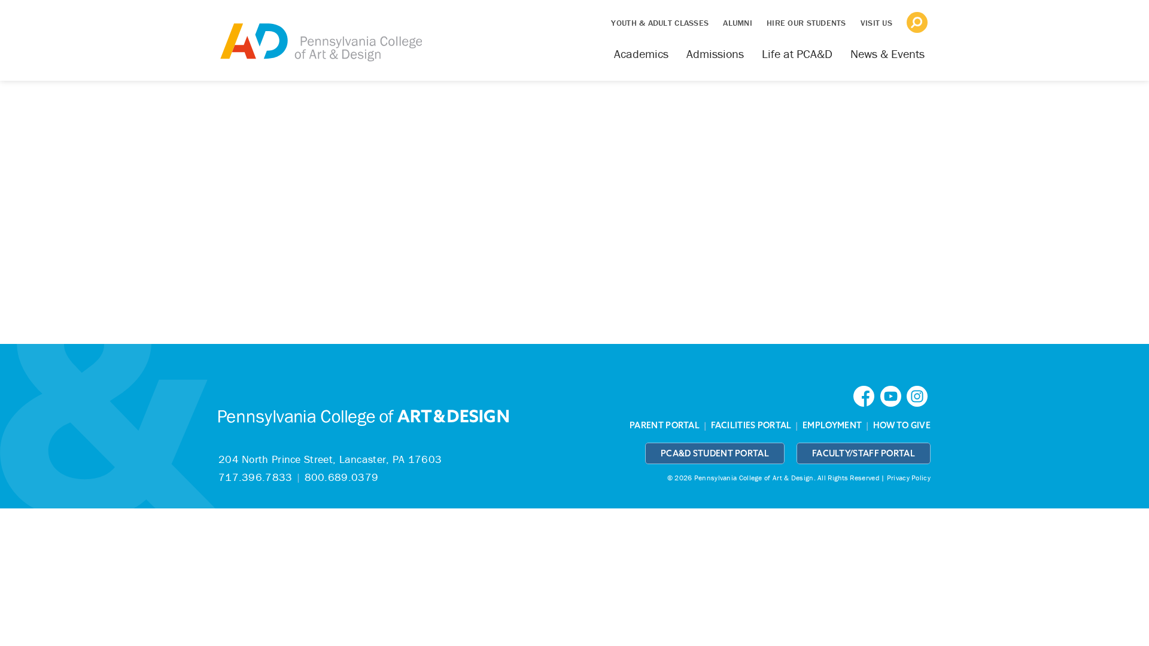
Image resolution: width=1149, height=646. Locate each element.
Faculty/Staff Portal (863, 453)
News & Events (887, 53)
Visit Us (876, 23)
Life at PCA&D (797, 53)
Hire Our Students (806, 23)
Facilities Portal (751, 425)
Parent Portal (665, 425)
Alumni (737, 23)
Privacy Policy (909, 477)
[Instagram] (919, 395)
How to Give (902, 425)
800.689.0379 (342, 477)
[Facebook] (866, 395)
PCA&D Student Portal (715, 453)
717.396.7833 (255, 477)
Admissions (715, 53)
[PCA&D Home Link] (320, 34)
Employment (832, 425)
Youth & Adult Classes (660, 23)
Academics (641, 53)
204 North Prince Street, (330, 459)
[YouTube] (893, 395)
